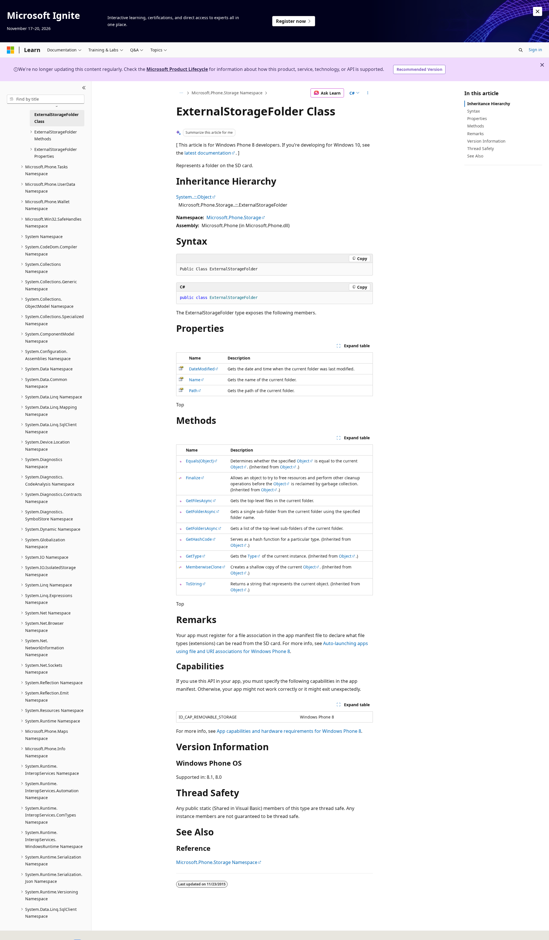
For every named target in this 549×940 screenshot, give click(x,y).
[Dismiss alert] (537, 11)
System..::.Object (194, 197)
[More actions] (368, 92)
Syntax (473, 111)
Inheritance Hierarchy (488, 103)
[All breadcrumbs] (181, 92)
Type (252, 556)
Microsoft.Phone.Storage (233, 217)
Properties (477, 118)
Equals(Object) (200, 461)
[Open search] (520, 50)
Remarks (475, 133)
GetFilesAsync (199, 500)
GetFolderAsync (201, 511)
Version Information (486, 141)
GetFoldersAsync (202, 528)
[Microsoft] (10, 50)
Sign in (535, 49)
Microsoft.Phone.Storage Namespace (227, 92)
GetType (194, 556)
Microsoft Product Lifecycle (177, 69)
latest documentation (207, 153)
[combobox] (45, 99)
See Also (475, 156)
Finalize (193, 477)
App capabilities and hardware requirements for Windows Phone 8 (289, 731)
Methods (475, 126)
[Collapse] (84, 88)
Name (194, 379)
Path (193, 390)
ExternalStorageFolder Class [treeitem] (56, 118)
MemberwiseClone (204, 567)
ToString (194, 583)
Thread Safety (480, 148)
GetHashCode (199, 539)
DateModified (202, 369)
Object (303, 461)
